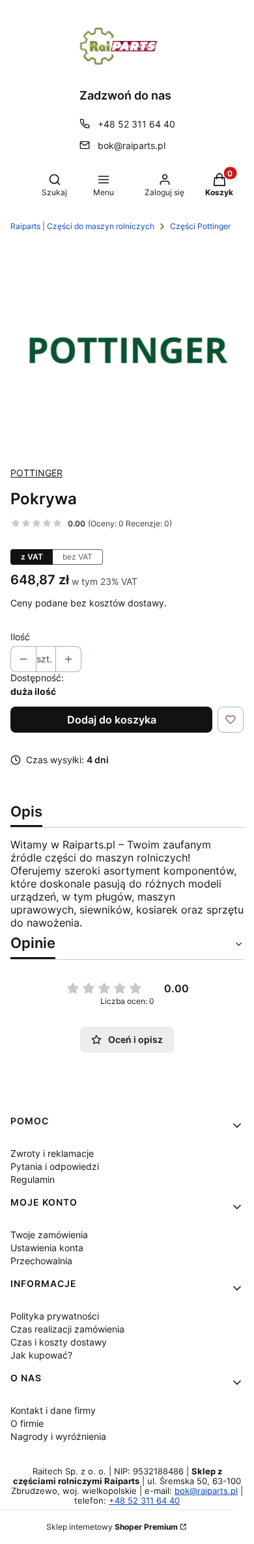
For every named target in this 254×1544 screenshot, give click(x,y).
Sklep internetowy (112, 1527)
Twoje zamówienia (49, 1234)
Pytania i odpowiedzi (54, 1166)
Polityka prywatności (54, 1315)
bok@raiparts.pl (131, 145)
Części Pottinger (200, 226)
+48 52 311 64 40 (136, 123)
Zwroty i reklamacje (52, 1153)
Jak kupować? (41, 1355)
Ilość (20, 636)
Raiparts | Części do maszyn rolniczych (82, 226)
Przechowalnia (41, 1260)
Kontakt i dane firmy (53, 1410)
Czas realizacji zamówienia (67, 1328)
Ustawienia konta (46, 1247)
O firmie (27, 1423)
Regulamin (32, 1179)
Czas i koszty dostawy (58, 1342)
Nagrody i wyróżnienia (58, 1436)
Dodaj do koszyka (111, 719)
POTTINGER (36, 472)
